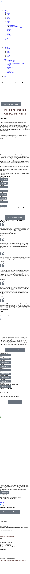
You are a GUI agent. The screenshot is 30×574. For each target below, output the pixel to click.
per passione (6, 12)
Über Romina (4, 187)
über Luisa (3, 198)
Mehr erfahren (3, 499)
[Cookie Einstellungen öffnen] (11, 573)
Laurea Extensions (13, 26)
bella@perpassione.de (9, 536)
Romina (8, 18)
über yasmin (3, 190)
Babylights (9, 30)
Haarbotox (9, 34)
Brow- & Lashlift (10, 37)
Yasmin (8, 19)
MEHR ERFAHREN (5, 355)
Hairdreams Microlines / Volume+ (17, 27)
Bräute (8, 38)
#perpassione (5, 492)
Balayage (9, 29)
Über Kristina (4, 179)
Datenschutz (3, 560)
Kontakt (5, 41)
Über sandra (3, 183)
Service (5, 23)
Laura (8, 14)
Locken (8, 33)
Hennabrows (9, 35)
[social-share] (15, 553)
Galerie (5, 39)
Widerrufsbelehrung (16, 560)
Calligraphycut (10, 31)
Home (5, 10)
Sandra (8, 17)
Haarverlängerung (11, 25)
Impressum (9, 560)
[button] (15, 43)
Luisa (8, 16)
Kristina (8, 13)
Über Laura (3, 194)
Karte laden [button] (2, 502)
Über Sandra (3, 202)
